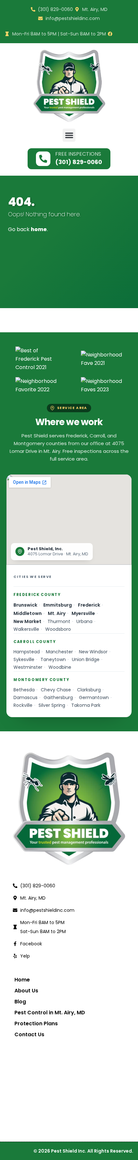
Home (22, 980)
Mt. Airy (56, 613)
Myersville (83, 613)
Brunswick (25, 605)
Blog (20, 1002)
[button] (69, 135)
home (39, 229)
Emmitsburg (57, 605)
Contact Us (29, 1034)
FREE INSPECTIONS (78, 154)
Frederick (89, 605)
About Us (26, 991)
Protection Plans (36, 1023)
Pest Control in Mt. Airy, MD (49, 1012)
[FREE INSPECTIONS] (43, 158)
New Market (27, 621)
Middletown (27, 613)
